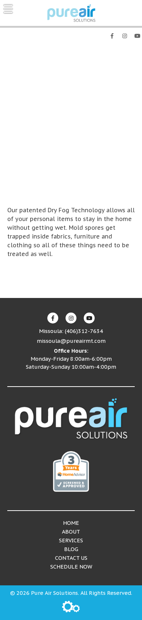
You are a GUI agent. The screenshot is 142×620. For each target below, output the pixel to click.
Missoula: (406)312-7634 (106, 47)
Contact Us (71, 557)
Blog (71, 549)
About (71, 531)
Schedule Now (71, 566)
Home (71, 522)
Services (71, 540)
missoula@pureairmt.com (71, 340)
